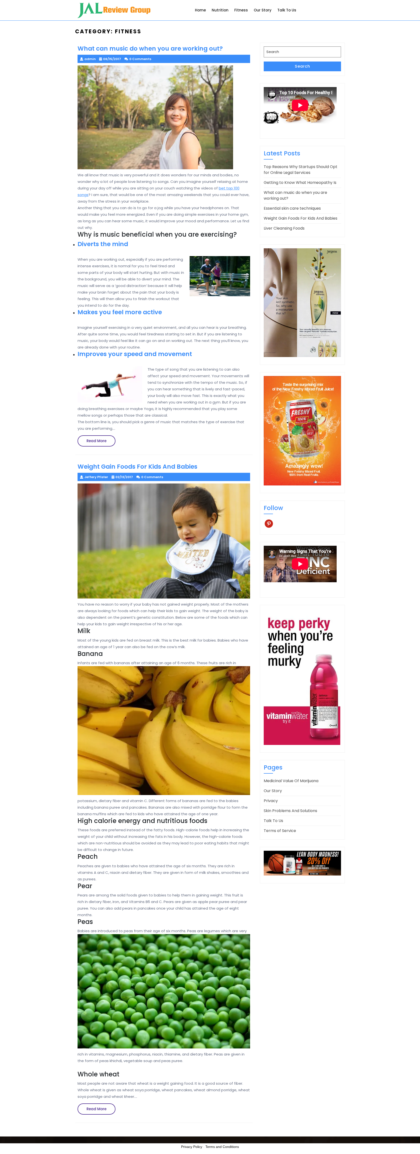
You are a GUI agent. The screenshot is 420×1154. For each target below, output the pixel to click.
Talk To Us (286, 10)
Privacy (271, 801)
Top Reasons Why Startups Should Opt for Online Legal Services (300, 169)
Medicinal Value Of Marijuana (291, 781)
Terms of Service (280, 830)
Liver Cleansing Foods (284, 228)
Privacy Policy (191, 1147)
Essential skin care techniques (292, 208)
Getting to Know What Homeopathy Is (300, 182)
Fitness (241, 10)
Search (302, 66)
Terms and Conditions (222, 1147)
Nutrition (220, 10)
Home (200, 10)
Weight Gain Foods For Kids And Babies (300, 218)
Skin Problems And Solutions (290, 811)
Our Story (262, 10)
